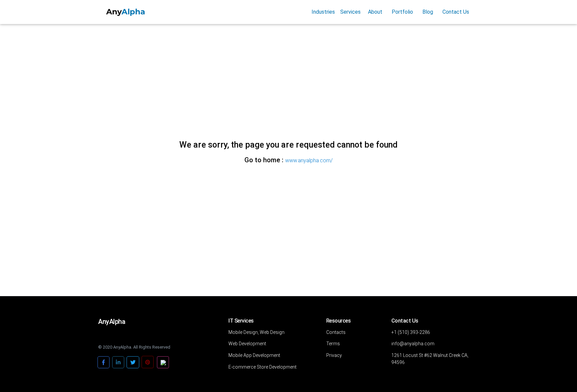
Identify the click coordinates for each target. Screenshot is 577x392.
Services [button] (350, 12)
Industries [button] (323, 12)
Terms (333, 343)
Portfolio (402, 12)
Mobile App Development (254, 355)
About (375, 12)
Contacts (336, 332)
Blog (427, 12)
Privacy (334, 355)
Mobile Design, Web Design (256, 332)
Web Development (247, 343)
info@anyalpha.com (412, 343)
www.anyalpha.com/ (309, 160)
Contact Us (455, 12)
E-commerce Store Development (262, 367)
